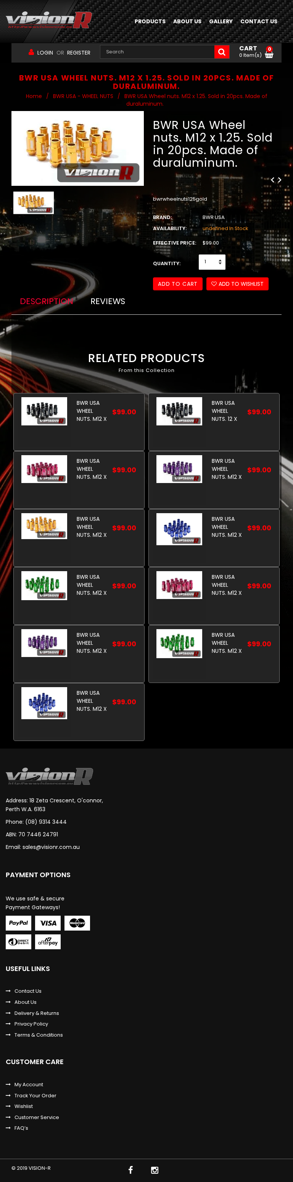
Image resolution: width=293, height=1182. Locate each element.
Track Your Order (35, 1095)
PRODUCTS (150, 21)
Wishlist (23, 1106)
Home (34, 96)
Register (78, 52)
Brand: (162, 217)
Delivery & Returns (36, 1013)
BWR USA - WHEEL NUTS (83, 96)
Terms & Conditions (38, 1035)
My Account (28, 1084)
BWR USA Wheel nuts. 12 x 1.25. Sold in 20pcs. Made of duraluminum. (229, 410)
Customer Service (36, 1117)
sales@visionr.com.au (51, 847)
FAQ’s (21, 1128)
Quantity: (166, 263)
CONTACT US (258, 21)
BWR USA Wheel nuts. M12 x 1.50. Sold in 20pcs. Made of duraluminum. (94, 410)
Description (46, 301)
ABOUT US (187, 21)
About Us (25, 1002)
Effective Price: (174, 243)
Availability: (170, 228)
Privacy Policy (31, 1024)
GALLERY (221, 21)
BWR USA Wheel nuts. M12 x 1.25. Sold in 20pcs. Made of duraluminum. (94, 526)
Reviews (107, 301)
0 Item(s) (255, 52)
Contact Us (28, 991)
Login (45, 52)
